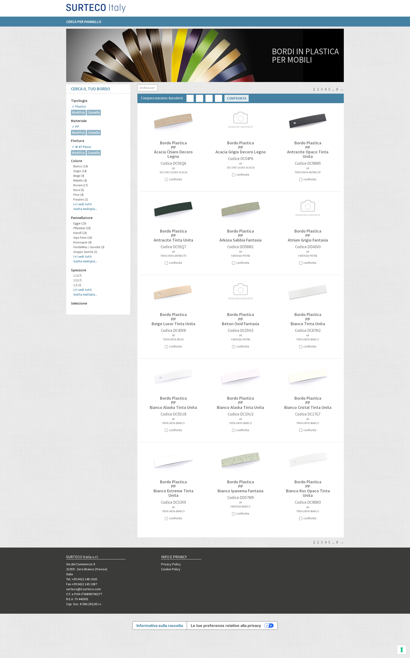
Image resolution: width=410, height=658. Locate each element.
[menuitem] (86, 21)
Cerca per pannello (83, 21)
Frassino (80, 199)
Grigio (80, 171)
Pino (78, 195)
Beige (78, 176)
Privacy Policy (171, 564)
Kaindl (80, 233)
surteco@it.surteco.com (83, 589)
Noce (78, 190)
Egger (79, 223)
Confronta (236, 98)
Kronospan (82, 242)
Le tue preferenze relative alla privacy (226, 625)
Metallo (80, 180)
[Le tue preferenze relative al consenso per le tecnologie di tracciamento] (401, 649)
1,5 (77, 285)
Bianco (80, 166)
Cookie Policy (170, 569)
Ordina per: (147, 88)
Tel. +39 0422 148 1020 (81, 579)
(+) (82, 204)
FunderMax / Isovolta (88, 247)
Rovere (80, 185)
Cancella (94, 112)
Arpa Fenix (82, 238)
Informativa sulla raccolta (159, 625)
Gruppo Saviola (85, 252)
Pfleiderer (82, 228)
